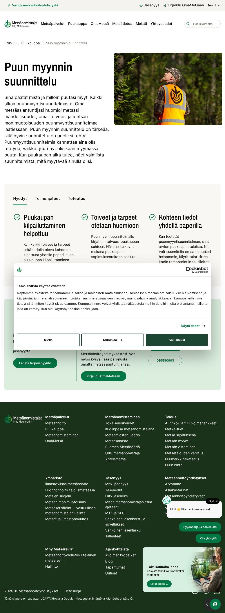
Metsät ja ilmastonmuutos (66, 519)
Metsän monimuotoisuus (65, 502)
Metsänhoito (55, 423)
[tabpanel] (112, 244)
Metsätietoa (122, 23)
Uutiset (111, 573)
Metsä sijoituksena (180, 435)
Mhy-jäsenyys (116, 484)
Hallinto (51, 566)
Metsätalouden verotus (184, 453)
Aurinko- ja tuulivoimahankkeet (191, 423)
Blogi (109, 561)
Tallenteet (113, 536)
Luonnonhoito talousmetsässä (70, 490)
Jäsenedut (113, 490)
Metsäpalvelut (53, 23)
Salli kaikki (177, 340)
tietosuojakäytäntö (89, 598)
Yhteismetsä (115, 459)
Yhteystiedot (161, 23)
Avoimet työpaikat (120, 555)
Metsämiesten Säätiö (122, 435)
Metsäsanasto (116, 441)
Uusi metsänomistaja (122, 453)
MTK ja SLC (115, 513)
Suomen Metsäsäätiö (122, 447)
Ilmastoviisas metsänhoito (66, 484)
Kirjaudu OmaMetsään (185, 5)
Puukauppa (77, 23)
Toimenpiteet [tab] (47, 198)
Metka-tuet (174, 429)
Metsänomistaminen (61, 435)
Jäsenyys (151, 5)
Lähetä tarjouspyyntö (35, 363)
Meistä (141, 23)
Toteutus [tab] (76, 198)
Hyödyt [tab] (20, 198)
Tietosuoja (72, 591)
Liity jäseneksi (117, 496)
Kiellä (48, 340)
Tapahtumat (115, 567)
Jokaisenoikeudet (119, 423)
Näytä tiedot (190, 326)
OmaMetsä (100, 23)
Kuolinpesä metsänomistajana (129, 429)
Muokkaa (110, 340)
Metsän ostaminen (180, 447)
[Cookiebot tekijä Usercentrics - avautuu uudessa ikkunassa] (189, 270)
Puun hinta (173, 465)
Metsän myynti (177, 441)
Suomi (211, 5)
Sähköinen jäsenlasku (123, 530)
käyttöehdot (114, 598)
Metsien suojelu (58, 496)
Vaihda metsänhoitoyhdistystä (35, 5)
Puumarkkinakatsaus (182, 459)
